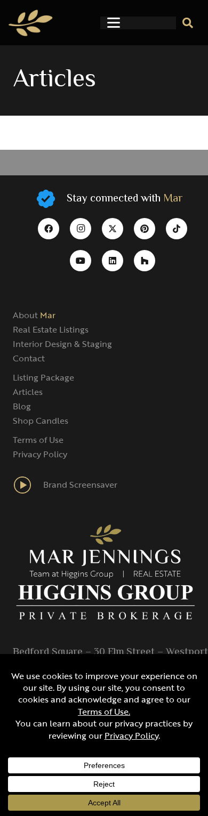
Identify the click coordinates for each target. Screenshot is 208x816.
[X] (112, 228)
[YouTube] (80, 260)
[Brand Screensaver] (28, 485)
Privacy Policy (40, 454)
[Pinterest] (144, 228)
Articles (28, 391)
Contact (29, 358)
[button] (113, 23)
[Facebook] (48, 228)
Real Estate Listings (51, 329)
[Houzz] (144, 260)
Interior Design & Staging (62, 343)
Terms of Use (38, 439)
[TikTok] (176, 228)
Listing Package (43, 377)
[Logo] (31, 23)
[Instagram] (80, 228)
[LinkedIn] (112, 260)
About (34, 315)
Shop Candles (40, 420)
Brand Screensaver (80, 484)
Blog (22, 406)
